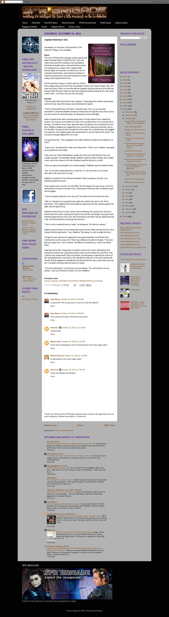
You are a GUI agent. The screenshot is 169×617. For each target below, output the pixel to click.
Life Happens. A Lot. (55, 454)
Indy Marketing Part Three (130, 239)
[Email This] (81, 285)
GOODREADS (31, 109)
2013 (125, 103)
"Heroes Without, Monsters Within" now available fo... (135, 122)
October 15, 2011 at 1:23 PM (73, 342)
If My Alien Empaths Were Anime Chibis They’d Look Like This (69, 444)
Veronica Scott (53, 442)
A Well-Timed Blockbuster (56, 468)
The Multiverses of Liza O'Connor (61, 514)
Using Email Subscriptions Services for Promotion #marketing (136, 281)
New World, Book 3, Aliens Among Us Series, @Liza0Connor (78, 516)
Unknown (54, 328)
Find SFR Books (51, 23)
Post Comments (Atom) (64, 430)
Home (25, 23)
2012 (125, 106)
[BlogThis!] (83, 285)
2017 (125, 90)
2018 (125, 86)
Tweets (44, 27)
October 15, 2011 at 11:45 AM (73, 328)
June (127, 196)
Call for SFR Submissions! (135, 179)
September (129, 186)
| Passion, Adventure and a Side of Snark (64, 490)
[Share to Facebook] (88, 285)
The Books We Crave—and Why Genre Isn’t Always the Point (69, 456)
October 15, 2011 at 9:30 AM (72, 299)
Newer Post (50, 425)
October (128, 118)
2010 (125, 216)
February (129, 209)
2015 (125, 96)
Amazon (47, 281)
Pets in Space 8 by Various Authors (60, 480)
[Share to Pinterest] (90, 285)
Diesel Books (31, 120)
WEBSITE (30, 107)
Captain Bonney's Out (133, 151)
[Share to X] (85, 285)
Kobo (30, 117)
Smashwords (34, 115)
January (128, 212)
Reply (52, 306)
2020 (125, 80)
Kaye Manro (55, 299)
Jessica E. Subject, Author (58, 546)
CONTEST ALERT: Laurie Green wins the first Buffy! (138, 266)
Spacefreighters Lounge (57, 466)
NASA (83, 611)
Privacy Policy (74, 27)
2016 (125, 93)
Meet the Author (68, 23)
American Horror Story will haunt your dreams (135, 160)
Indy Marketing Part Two (129, 236)
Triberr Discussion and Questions (133, 259)
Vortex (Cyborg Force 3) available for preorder (63, 504)
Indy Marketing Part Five (130, 244)
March (128, 206)
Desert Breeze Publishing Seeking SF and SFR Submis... (134, 145)
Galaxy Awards (121, 23)
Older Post (109, 425)
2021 (125, 77)
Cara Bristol (52, 502)
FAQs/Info (36, 23)
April (127, 203)
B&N (25, 117)
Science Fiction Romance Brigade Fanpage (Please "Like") (29, 231)
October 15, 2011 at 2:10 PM (73, 370)
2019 (125, 83)
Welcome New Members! (134, 182)
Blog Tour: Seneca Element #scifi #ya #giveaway (74, 532)
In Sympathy (135, 290)
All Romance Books (95, 281)
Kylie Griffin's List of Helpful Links (133, 247)
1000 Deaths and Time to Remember (60, 492)
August (128, 190)
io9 (23, 296)
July (127, 193)
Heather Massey (57, 356)
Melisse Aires (55, 342)
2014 (125, 99)
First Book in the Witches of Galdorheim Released (135, 155)
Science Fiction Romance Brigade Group (29, 223)
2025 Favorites (28, 270)
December (129, 112)
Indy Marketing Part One (130, 233)
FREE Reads (105, 23)
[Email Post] (74, 285)
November (129, 115)
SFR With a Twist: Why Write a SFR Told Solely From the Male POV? (139, 305)
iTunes (35, 117)
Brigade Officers (58, 27)
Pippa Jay (51, 530)
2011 (125, 109)
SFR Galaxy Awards (30, 299)
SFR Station (52, 478)
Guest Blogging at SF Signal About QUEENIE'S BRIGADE (136, 166)
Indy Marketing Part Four (130, 242)
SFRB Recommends (87, 23)
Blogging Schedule (29, 27)
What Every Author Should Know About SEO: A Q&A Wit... (135, 174)
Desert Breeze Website (77, 281)
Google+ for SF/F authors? (135, 130)
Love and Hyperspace (133, 127)
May (127, 199)
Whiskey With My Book (28, 267)
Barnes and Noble (59, 281)
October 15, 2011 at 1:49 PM (76, 356)
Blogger (99, 611)
